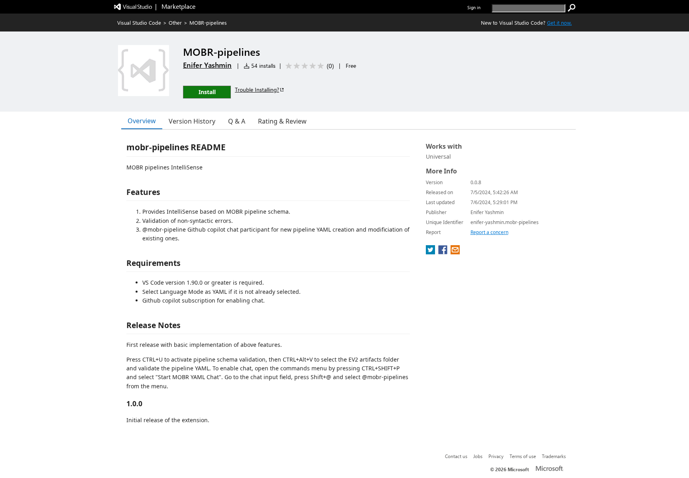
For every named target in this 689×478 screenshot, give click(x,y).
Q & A (236, 121)
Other (175, 22)
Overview (142, 120)
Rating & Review (282, 121)
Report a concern (489, 232)
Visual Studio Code (139, 22)
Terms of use (523, 456)
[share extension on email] (455, 252)
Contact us (456, 456)
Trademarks (554, 456)
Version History (192, 121)
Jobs (477, 456)
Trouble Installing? (257, 89)
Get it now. (559, 22)
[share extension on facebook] (443, 252)
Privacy (496, 456)
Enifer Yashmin (207, 65)
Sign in (473, 7)
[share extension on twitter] (431, 252)
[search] (572, 8)
